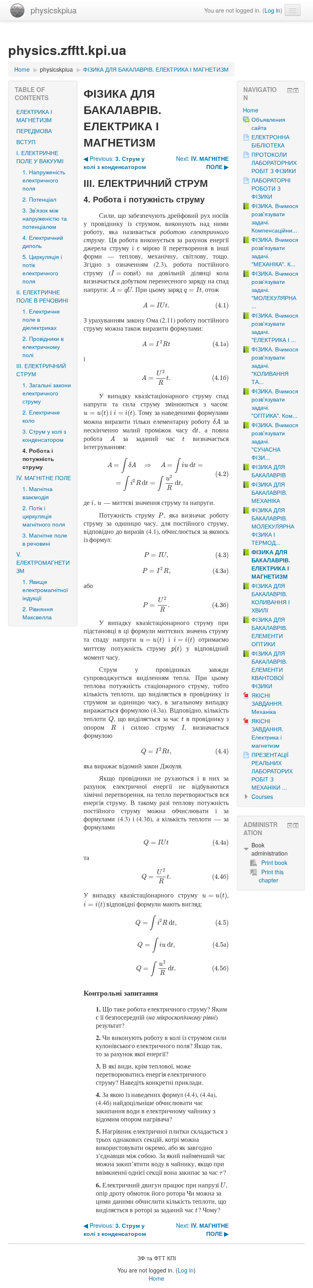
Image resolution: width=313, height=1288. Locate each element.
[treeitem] (271, 110)
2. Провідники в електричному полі (43, 346)
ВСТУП (25, 142)
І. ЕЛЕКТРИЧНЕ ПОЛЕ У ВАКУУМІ (40, 157)
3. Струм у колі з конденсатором (44, 435)
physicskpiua (54, 10)
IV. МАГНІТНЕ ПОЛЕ (43, 478)
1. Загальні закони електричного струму (46, 393)
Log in (272, 10)
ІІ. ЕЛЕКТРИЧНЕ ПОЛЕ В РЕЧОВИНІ (42, 296)
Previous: (115, 162)
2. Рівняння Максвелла (37, 613)
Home (250, 110)
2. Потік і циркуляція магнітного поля (43, 516)
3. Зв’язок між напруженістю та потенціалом (44, 218)
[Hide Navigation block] (289, 90)
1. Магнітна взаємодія (37, 493)
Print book (274, 862)
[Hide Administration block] (289, 825)
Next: (202, 162)
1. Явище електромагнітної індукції (45, 589)
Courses (262, 796)
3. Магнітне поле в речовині (44, 539)
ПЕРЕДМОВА (34, 131)
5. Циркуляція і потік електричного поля (42, 268)
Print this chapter (271, 876)
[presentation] (124, 272)
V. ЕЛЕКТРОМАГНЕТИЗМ (43, 562)
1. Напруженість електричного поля (43, 180)
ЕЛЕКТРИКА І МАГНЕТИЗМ (34, 116)
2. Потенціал (39, 199)
